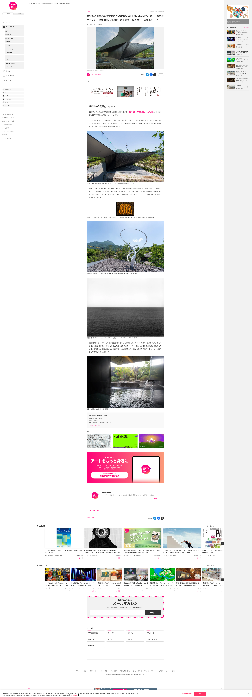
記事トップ (8, 31)
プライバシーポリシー (8, 131)
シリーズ (110, 633)
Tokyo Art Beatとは (7, 114)
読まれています (9, 38)
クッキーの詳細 (6, 138)
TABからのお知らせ (10, 63)
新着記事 (8, 42)
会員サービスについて (8, 117)
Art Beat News (96, 75)
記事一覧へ (157, 498)
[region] (126, 693)
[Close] (249, 693)
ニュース (8, 45)
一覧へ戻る (91, 517)
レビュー (8, 59)
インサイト (8, 56)
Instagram (8, 89)
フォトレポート (9, 49)
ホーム (30, 3)
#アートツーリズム (93, 510)
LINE (6, 102)
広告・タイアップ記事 (8, 121)
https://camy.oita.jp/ (94, 425)
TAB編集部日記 (93, 633)
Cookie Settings (187, 693)
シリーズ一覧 (9, 67)
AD (88, 81)
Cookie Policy (74, 695)
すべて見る (210, 526)
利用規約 (4, 135)
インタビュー (9, 52)
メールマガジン (9, 105)
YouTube (7, 96)
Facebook (8, 99)
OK (200, 693)
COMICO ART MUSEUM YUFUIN (141, 112)
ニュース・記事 (36, 3)
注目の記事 (8, 34)
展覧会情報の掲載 (7, 124)
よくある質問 (5, 128)
